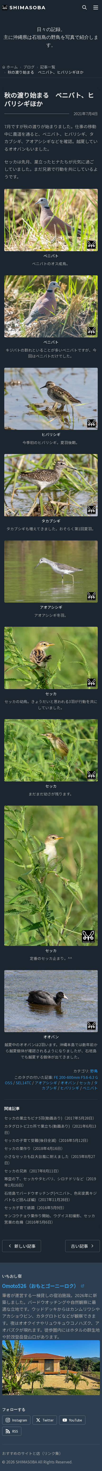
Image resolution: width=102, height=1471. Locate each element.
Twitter (48, 1420)
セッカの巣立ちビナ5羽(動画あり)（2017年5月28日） (50, 1118)
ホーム (12, 67)
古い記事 (79, 1246)
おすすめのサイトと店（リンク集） (32, 1453)
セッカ (51, 693)
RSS (15, 1431)
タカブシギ (51, 521)
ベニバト (51, 256)
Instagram (19, 1420)
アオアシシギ (51, 607)
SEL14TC (23, 1082)
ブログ (29, 67)
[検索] (84, 7)
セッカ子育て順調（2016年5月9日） (35, 1207)
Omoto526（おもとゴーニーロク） (40, 1285)
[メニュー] (95, 7)
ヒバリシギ (51, 434)
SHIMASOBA (27, 7)
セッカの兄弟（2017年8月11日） (32, 1171)
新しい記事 (25, 1246)
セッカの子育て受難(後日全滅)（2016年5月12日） (47, 1140)
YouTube (75, 1420)
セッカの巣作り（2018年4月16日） (34, 1148)
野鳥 (94, 1071)
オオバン (51, 1037)
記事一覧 (47, 67)
